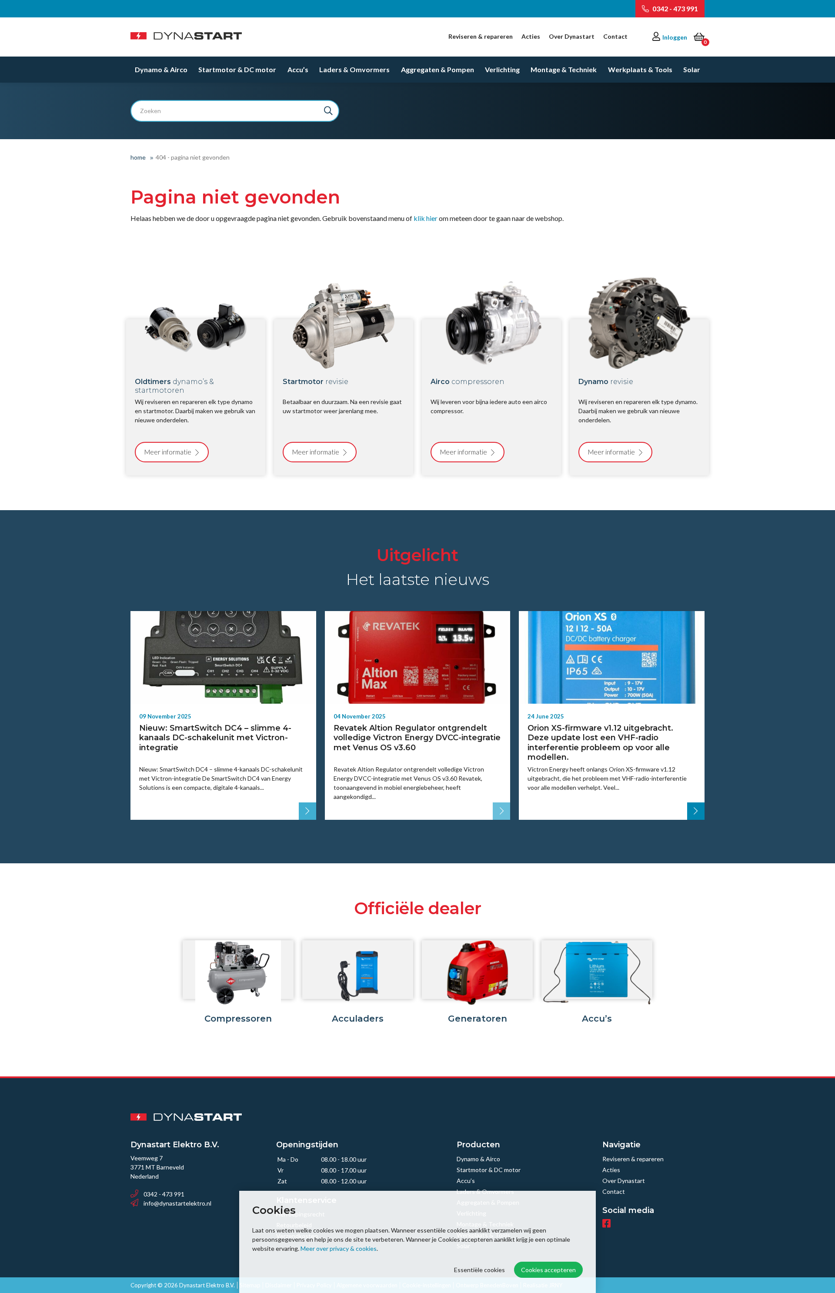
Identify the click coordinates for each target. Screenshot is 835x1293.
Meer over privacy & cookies (339, 1248)
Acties (530, 36)
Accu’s (297, 69)
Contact (615, 36)
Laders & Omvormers (354, 69)
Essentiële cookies (479, 1269)
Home (138, 157)
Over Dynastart (572, 36)
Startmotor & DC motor (237, 69)
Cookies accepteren (548, 1269)
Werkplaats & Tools (640, 69)
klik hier (426, 218)
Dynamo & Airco (161, 69)
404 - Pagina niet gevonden (193, 157)
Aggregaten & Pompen (437, 69)
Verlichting (502, 69)
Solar (691, 69)
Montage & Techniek (564, 69)
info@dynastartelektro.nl (177, 1203)
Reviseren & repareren (480, 36)
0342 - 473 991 (674, 8)
